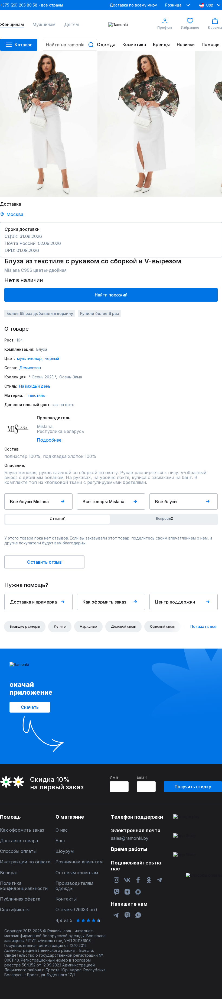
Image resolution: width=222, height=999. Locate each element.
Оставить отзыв (44, 562)
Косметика (134, 44)
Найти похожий (111, 295)
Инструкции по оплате (25, 861)
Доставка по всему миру (133, 5)
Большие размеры (25, 626)
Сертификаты (15, 909)
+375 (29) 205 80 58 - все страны (31, 5)
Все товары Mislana (103, 501)
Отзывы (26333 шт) (76, 909)
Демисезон (30, 367)
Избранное (190, 27)
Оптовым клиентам (77, 872)
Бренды (161, 44)
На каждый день (34, 386)
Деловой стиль (123, 626)
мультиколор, (30, 358)
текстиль (36, 395)
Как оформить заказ (104, 602)
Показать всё (203, 626)
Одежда (106, 44)
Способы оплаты (18, 851)
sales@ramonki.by (129, 838)
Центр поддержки (175, 602)
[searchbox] (70, 45)
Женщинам (12, 24)
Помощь (211, 44)
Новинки (186, 44)
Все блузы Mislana (29, 501)
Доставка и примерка (33, 602)
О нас (62, 830)
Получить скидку (193, 786)
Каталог (23, 44)
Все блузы (166, 501)
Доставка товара (19, 840)
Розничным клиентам (79, 861)
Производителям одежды (74, 886)
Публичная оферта (20, 899)
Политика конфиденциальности (24, 886)
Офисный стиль (162, 626)
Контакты (66, 899)
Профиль (164, 27)
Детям (71, 24)
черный (52, 358)
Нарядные (88, 626)
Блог (61, 840)
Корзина (215, 27)
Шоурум (65, 851)
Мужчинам (44, 24)
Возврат (9, 872)
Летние (60, 626)
